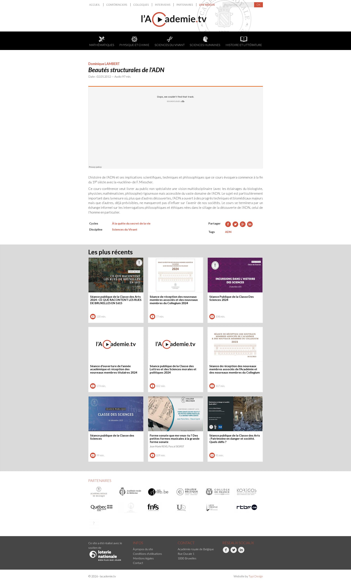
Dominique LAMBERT (104, 64)
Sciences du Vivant (170, 45)
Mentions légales (143, 558)
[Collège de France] (218, 491)
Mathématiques (101, 45)
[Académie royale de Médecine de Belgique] (130, 491)
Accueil (95, 4)
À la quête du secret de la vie (131, 223)
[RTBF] (247, 507)
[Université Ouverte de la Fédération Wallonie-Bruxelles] (189, 507)
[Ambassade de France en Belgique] (93, 523)
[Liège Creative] (218, 507)
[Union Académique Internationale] (130, 507)
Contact (138, 563)
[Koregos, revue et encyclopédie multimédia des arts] (247, 491)
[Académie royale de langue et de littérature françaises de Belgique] (159, 491)
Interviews (163, 4)
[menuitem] (96, 4)
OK (258, 4)
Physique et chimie (134, 45)
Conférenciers (117, 4)
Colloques (141, 4)
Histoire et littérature (244, 45)
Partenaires (184, 4)
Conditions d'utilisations (147, 553)
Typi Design (256, 576)
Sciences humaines (205, 45)
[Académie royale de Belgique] (101, 491)
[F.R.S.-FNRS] (159, 507)
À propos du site (143, 549)
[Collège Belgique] (189, 491)
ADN (228, 231)
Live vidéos (207, 4)
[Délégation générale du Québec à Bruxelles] (101, 507)
